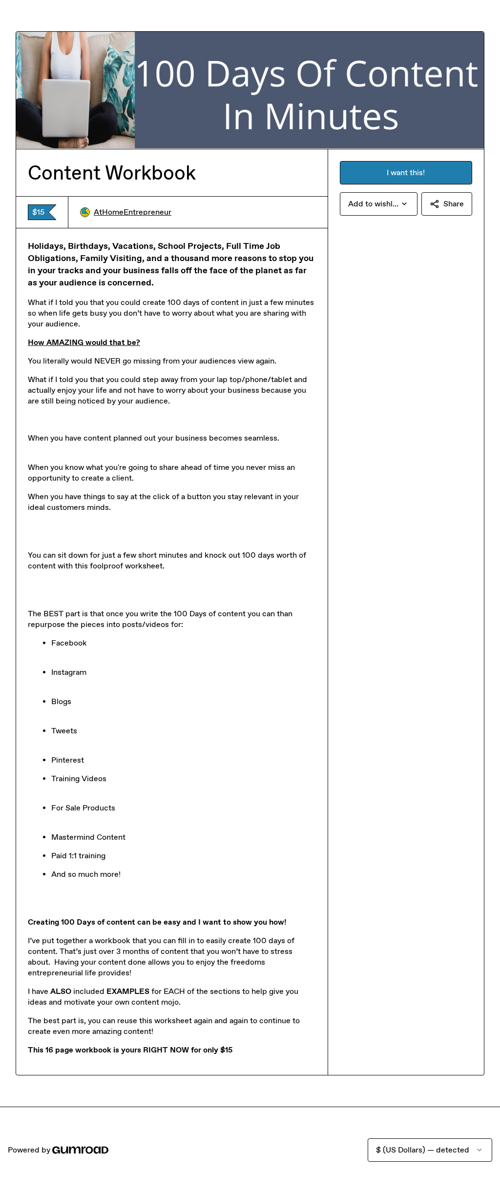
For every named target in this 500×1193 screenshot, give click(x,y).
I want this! (406, 172)
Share (453, 203)
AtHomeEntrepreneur (132, 212)
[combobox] (378, 204)
